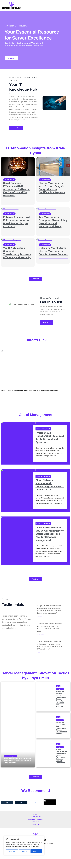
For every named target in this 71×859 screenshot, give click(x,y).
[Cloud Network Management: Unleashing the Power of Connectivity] (18, 478)
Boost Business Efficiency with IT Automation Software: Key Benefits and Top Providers (16, 189)
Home (35, 814)
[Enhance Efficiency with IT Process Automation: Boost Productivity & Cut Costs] (9, 209)
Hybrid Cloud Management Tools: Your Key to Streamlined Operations (29, 390)
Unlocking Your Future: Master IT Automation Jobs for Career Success (53, 251)
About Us (35, 822)
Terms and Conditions (35, 819)
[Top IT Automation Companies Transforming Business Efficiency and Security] (11, 240)
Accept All (36, 851)
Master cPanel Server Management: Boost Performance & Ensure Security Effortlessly (61, 756)
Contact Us (35, 824)
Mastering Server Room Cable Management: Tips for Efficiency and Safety (61, 727)
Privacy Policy (35, 816)
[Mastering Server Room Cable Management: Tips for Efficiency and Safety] (44, 725)
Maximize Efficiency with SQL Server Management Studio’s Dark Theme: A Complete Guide (17, 760)
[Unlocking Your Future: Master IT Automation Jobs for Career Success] (44, 240)
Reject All (24, 851)
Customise (12, 851)
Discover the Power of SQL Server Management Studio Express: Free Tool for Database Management (50, 534)
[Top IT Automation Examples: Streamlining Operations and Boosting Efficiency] (46, 209)
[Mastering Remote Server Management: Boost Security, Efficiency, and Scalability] (44, 696)
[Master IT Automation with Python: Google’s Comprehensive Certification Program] (53, 166)
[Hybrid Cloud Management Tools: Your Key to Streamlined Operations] (18, 431)
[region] (24, 845)
